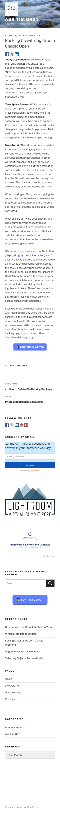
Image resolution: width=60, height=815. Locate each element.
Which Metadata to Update (21, 633)
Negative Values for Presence (22, 651)
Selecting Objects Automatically (24, 658)
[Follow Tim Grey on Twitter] (12, 425)
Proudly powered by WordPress (21, 807)
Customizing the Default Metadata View (28, 627)
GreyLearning (13, 692)
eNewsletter (12, 685)
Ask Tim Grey (22, 19)
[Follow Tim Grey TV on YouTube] (22, 425)
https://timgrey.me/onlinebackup (25, 255)
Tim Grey (35, 36)
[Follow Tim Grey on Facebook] (7, 425)
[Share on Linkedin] (17, 54)
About (8, 678)
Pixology (10, 699)
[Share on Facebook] (7, 54)
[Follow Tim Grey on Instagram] (26, 425)
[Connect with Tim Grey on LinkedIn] (17, 425)
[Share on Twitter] (12, 54)
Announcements (15, 727)
